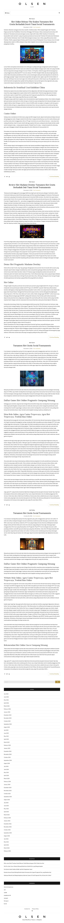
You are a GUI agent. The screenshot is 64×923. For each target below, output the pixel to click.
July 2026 (6, 694)
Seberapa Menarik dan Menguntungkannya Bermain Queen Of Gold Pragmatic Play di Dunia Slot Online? (27, 875)
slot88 (5, 892)
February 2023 (7, 817)
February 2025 (7, 745)
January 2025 (7, 748)
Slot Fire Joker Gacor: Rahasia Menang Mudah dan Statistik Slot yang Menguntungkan (23, 866)
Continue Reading (54, 176)
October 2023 (7, 793)
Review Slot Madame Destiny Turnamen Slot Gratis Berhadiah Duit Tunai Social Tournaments (32, 186)
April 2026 (6, 703)
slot (5, 889)
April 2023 (6, 811)
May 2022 (6, 842)
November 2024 (7, 754)
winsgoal (6, 898)
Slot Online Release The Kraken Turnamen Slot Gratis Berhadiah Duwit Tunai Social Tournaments (31, 23)
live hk (5, 903)
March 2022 (7, 848)
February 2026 (7, 709)
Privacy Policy (35, 908)
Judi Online (32, 510)
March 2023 (7, 814)
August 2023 (7, 799)
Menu (7, 13)
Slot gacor (6, 901)
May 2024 (6, 772)
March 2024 (7, 778)
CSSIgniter (39, 919)
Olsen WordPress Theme (28, 919)
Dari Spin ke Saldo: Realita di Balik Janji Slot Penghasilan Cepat (18, 869)
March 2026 (7, 706)
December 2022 (7, 823)
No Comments (37, 27)
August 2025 (7, 727)
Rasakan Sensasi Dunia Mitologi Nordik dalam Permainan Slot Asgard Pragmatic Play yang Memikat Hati (27, 872)
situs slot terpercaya (8, 887)
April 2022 (6, 845)
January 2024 (7, 784)
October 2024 (7, 757)
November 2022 (7, 826)
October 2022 (7, 829)
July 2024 (6, 766)
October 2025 (7, 721)
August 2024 (7, 763)
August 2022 (7, 835)
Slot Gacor (32, 18)
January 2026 (7, 712)
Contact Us (27, 908)
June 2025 (6, 733)
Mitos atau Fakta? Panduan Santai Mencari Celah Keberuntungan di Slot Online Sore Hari (24, 863)
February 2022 (7, 851)
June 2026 (6, 697)
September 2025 (8, 724)
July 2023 (6, 802)
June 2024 (6, 769)
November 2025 (7, 718)
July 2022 (6, 839)
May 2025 (6, 736)
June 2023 (6, 805)
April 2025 (6, 739)
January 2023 (7, 820)
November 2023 (7, 790)
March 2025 (7, 742)
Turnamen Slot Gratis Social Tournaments (32, 345)
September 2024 (8, 760)
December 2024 (7, 751)
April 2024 (6, 775)
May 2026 (6, 700)
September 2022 (8, 832)
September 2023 (8, 796)
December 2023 (7, 787)
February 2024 (7, 781)
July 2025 (6, 730)
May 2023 (6, 808)
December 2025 (7, 715)
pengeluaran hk (7, 895)
